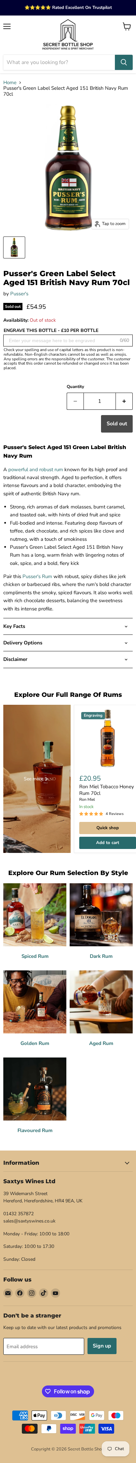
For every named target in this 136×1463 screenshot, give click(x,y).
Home (10, 82)
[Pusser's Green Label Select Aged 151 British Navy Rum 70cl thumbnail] (14, 247)
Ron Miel (87, 799)
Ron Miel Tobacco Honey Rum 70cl (106, 790)
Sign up (102, 1345)
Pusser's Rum (37, 576)
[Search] (124, 62)
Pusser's (19, 293)
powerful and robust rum (35, 469)
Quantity (75, 386)
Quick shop (107, 828)
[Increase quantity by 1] (124, 401)
